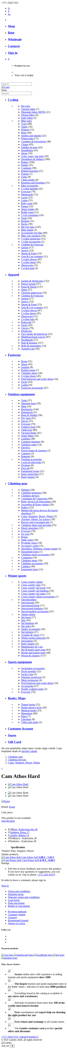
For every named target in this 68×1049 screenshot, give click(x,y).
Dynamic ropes (29, 542)
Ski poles (26, 626)
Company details (16, 914)
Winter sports (17, 575)
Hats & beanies (29, 342)
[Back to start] (5, 87)
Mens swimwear (29, 680)
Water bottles (28, 209)
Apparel (13, 274)
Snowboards (27, 602)
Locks (24, 197)
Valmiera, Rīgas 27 (19, 832)
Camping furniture (30, 441)
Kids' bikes (27, 118)
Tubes (24, 126)
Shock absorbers (29, 528)
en (9, 14)
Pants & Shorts (29, 286)
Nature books (28, 704)
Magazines (26, 713)
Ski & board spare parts (33, 649)
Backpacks (27, 409)
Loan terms (14, 900)
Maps (24, 716)
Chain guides (28, 179)
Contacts (14, 46)
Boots (24, 361)
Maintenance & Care (32, 646)
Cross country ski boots (33, 587)
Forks (24, 176)
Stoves (24, 421)
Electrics (25, 447)
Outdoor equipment (21, 394)
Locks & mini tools (31, 462)
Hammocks (27, 412)
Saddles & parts (29, 147)
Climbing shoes (29, 373)
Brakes (24, 162)
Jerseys (25, 250)
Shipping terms (16, 894)
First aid (25, 468)
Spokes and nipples (31, 135)
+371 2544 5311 (9, 1036)
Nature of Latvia (16, 923)
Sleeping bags (28, 403)
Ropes (24, 537)
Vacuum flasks (28, 432)
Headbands (27, 339)
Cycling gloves (29, 259)
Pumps (24, 206)
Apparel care (27, 348)
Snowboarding (28, 599)
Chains (24, 144)
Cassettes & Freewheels (33, 141)
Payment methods (17, 911)
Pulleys (25, 507)
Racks (24, 224)
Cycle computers (30, 215)
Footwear (14, 355)
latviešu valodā (29, 751)
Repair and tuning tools (33, 652)
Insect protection (29, 474)
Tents (24, 400)
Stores (12, 735)
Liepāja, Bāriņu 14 (19, 835)
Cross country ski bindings (35, 590)
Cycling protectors (30, 238)
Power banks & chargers (34, 450)
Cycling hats (27, 268)
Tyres (24, 123)
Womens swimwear (31, 677)
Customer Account (20, 728)
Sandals (25, 367)
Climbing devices (30, 495)
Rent (11, 32)
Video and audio (29, 722)
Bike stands (27, 229)
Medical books (28, 710)
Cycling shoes (28, 262)
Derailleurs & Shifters (32, 159)
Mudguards (27, 194)
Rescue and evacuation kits (35, 522)
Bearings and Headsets (33, 182)
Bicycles (25, 106)
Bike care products (31, 235)
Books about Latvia (31, 707)
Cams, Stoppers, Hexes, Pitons (37, 516)
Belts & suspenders (31, 345)
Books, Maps (17, 698)
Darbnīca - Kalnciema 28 (23, 841)
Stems (24, 153)
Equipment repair (30, 471)
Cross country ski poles (33, 593)
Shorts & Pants (29, 253)
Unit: (4, 812)
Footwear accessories (32, 387)
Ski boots (26, 617)
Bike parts (26, 120)
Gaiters (25, 384)
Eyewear (25, 191)
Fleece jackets (28, 284)
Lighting (25, 438)
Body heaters (28, 477)
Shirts (24, 289)
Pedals (24, 165)
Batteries (25, 456)
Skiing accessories (30, 629)
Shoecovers (27, 265)
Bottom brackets (29, 171)
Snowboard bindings (32, 608)
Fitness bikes (27, 115)
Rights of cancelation (19, 906)
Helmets (25, 489)
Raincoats (26, 322)
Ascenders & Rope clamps (35, 504)
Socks (24, 325)
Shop (11, 26)
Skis (23, 620)
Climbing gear (17, 483)
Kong (12, 806)
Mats (23, 406)
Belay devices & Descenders (36, 501)
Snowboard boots (30, 605)
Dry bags (26, 418)
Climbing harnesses (31, 492)
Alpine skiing (28, 614)
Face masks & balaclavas (34, 334)
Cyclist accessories (31, 241)
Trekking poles (29, 444)
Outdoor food (28, 427)
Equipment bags (29, 569)
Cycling (13, 99)
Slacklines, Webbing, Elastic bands (39, 548)
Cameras (25, 453)
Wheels (25, 129)
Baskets (25, 221)
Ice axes (25, 534)
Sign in (5, 885)
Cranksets (26, 168)
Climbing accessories (32, 563)
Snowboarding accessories (35, 611)
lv (9, 8)
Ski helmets (27, 632)
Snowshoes (27, 640)
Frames (25, 174)
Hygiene (25, 465)
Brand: (5, 806)
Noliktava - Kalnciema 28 (23, 838)
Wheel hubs (27, 138)
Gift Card (14, 742)
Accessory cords (29, 545)
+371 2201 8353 (45, 874)
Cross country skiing (32, 582)
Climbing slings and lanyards (36, 525)
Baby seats (26, 203)
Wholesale (15, 39)
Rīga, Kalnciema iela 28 (24, 829)
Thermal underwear (31, 292)
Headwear (26, 331)
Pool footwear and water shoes (37, 379)
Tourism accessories (31, 459)
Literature (26, 719)
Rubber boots (28, 370)
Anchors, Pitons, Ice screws (35, 519)
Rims (24, 132)
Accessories (27, 686)
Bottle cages (27, 212)
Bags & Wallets (29, 415)
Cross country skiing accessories (38, 596)
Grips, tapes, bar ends (32, 156)
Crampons (26, 557)
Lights (24, 200)
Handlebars (27, 150)
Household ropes (30, 551)
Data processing (16, 903)
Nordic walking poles (32, 689)
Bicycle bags (27, 227)
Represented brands (18, 920)
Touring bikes (28, 109)
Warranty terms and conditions (24, 897)
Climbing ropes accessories (35, 554)
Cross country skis (30, 585)
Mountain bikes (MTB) (33, 112)
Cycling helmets (29, 188)
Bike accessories (29, 185)
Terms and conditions (19, 891)
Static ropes (27, 539)
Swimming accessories (33, 668)
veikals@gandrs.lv (28, 1036)
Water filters (27, 435)
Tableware (26, 430)
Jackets (25, 247)
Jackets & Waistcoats (32, 281)
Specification (8, 821)
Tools (24, 218)
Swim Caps (27, 674)
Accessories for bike (31, 232)
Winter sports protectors (33, 638)
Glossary (12, 917)
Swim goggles (28, 671)
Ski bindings (27, 623)
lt (8, 11)
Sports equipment (20, 662)
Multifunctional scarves (33, 337)
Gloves (25, 328)
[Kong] (5, 801)
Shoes (24, 364)
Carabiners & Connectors (34, 498)
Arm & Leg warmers (32, 256)
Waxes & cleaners (30, 655)
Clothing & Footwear (32, 244)
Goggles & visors (30, 635)
